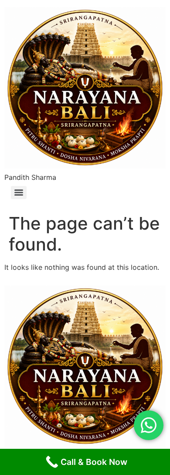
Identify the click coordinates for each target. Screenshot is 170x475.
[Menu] (19, 192)
